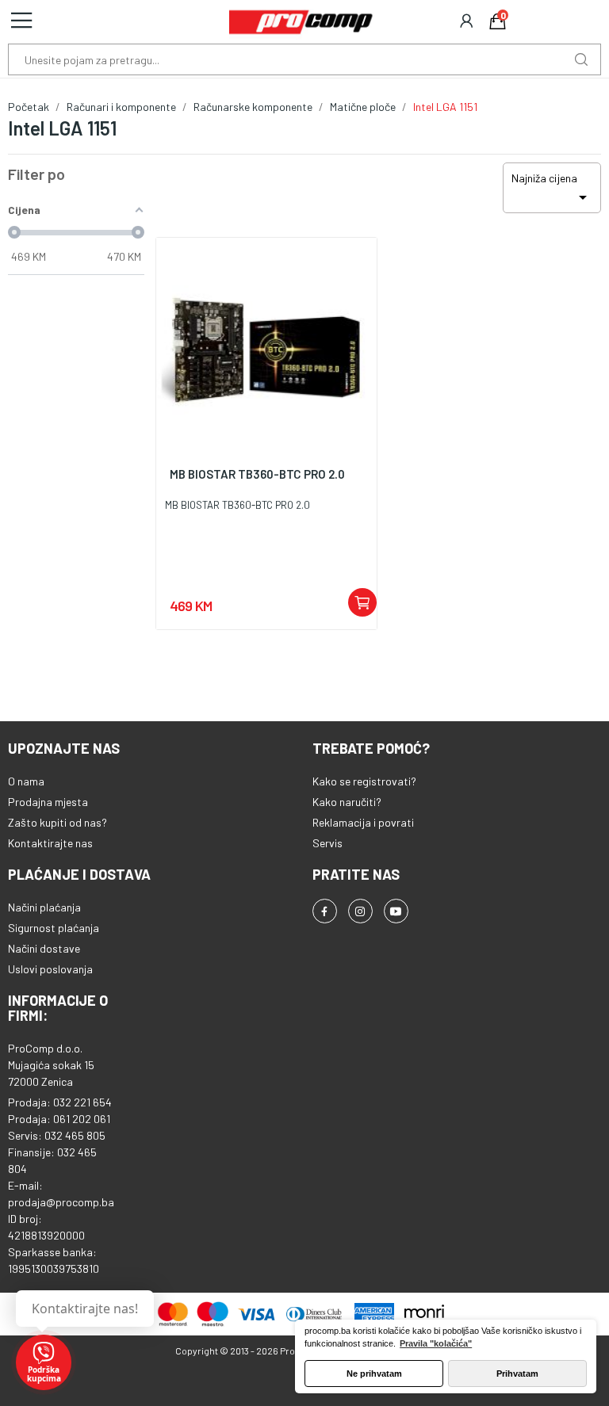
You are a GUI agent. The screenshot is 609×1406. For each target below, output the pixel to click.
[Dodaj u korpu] (362, 602)
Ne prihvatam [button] (374, 1373)
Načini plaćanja (44, 907)
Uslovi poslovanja (50, 969)
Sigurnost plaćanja (53, 927)
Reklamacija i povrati (363, 822)
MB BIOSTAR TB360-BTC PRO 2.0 (257, 474)
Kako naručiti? (346, 801)
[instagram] (360, 911)
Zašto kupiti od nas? (57, 822)
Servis (327, 843)
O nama (26, 781)
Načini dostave (44, 948)
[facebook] (324, 911)
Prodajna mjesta (48, 801)
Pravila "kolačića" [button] (436, 1343)
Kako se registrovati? (364, 781)
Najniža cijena (551, 189)
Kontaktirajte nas (50, 843)
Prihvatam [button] (517, 1373)
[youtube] (396, 911)
